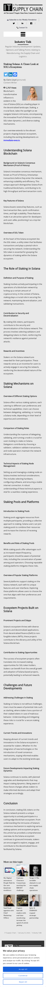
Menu (23, 34)
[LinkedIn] (23, 23)
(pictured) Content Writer (15, 81)
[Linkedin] (10, 74)
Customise (23, 975)
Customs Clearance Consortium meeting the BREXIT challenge (21, 884)
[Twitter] (14, 23)
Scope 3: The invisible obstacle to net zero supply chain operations (35, 884)
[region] (23, 967)
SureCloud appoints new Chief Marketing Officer (9, 913)
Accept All (23, 969)
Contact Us (23, 27)
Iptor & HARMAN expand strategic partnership (33, 913)
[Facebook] (31, 23)
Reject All (23, 982)
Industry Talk (37, 933)
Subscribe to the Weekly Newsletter (23, 19)
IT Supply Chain (10, 933)
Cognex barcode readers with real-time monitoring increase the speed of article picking (22, 917)
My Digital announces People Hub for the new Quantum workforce (9, 884)
